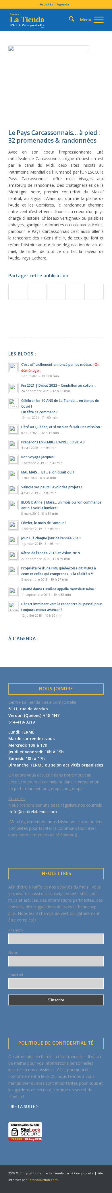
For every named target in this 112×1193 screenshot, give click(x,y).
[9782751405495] (48, 86)
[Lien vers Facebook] (73, 1186)
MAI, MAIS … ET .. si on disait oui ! (47, 472)
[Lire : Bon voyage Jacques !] (13, 460)
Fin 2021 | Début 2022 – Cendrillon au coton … (58, 385)
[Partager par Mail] (94, 292)
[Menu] (89, 19)
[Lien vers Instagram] (90, 1186)
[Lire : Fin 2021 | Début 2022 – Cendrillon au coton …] (13, 388)
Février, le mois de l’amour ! (43, 522)
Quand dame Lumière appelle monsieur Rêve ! (58, 589)
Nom (12, 952)
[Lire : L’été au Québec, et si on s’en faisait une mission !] (13, 429)
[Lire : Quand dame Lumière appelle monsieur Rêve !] (13, 592)
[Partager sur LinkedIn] (75, 292)
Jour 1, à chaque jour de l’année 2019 (51, 538)
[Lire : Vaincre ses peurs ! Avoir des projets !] (13, 490)
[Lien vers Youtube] (82, 1186)
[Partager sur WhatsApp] (56, 292)
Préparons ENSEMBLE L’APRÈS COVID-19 (53, 442)
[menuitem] (54, 4)
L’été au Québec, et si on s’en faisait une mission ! (61, 426)
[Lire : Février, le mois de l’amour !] (13, 525)
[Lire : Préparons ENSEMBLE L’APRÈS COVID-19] (13, 445)
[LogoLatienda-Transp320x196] (46, 19)
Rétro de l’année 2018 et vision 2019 (50, 553)
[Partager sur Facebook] (18, 292)
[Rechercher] (61, 9)
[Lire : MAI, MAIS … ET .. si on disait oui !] (13, 475)
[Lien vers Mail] (99, 1186)
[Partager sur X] (37, 292)
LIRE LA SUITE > (23, 1106)
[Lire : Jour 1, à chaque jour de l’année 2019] (13, 541)
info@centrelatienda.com (33, 811)
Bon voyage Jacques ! (38, 457)
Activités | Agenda (54, 4)
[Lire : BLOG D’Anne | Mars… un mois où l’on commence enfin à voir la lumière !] (13, 505)
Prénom (15, 930)
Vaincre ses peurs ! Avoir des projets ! (51, 487)
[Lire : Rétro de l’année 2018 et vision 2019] (13, 556)
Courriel (15, 974)
